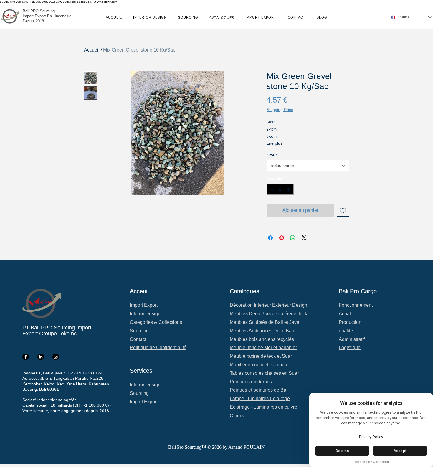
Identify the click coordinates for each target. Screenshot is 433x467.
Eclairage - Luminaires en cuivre (263, 407)
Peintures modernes (251, 381)
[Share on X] (304, 237)
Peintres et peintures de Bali (259, 389)
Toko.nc (67, 333)
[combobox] (308, 165)
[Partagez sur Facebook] (270, 237)
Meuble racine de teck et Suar (261, 356)
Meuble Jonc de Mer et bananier (263, 347)
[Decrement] (271, 189)
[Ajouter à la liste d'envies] (343, 210)
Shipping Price (280, 109)
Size (272, 155)
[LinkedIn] (40, 357)
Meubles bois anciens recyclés (262, 339)
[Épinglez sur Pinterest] (281, 237)
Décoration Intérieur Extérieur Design (268, 305)
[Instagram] (55, 357)
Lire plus (274, 143)
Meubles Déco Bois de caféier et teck (268, 313)
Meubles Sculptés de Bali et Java (264, 322)
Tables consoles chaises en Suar (264, 373)
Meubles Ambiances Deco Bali (262, 330)
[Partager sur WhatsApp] (292, 237)
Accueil (92, 49)
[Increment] (289, 189)
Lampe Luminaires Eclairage (260, 398)
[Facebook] (25, 357)
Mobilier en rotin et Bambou (258, 364)
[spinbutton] (280, 189)
